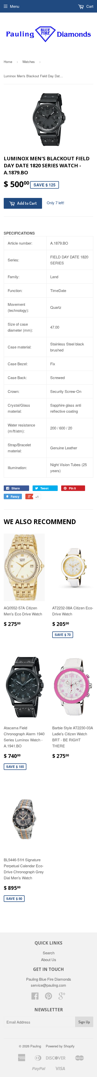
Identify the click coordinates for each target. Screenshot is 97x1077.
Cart (89, 6)
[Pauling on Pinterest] (48, 997)
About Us (48, 959)
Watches (28, 61)
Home (8, 61)
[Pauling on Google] (62, 997)
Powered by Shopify (60, 1046)
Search (48, 952)
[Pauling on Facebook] (35, 997)
